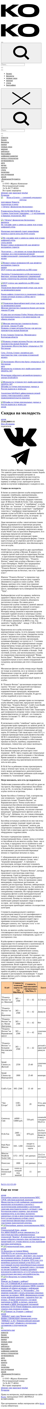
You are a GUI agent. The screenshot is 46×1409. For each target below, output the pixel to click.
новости (4, 137)
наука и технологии (9, 158)
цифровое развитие (9, 156)
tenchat (25, 193)
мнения (9, 80)
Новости (15, 202)
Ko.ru (3, 1397)
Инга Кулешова (8, 424)
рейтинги (5, 151)
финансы (10, 76)
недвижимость (7, 160)
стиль (8, 83)
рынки (4, 144)
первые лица (11, 78)
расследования (7, 174)
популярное (6, 202)
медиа (3, 165)
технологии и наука (9, 204)
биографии (11, 85)
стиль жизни (6, 242)
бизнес (9, 73)
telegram (4, 193)
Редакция (5, 195)
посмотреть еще (8, 1330)
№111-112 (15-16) (8, 1184)
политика (5, 172)
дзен (10, 193)
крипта (4, 167)
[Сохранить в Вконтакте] (20, 446)
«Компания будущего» (11, 179)
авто (3, 163)
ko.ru (42, 1403)
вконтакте (17, 193)
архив (3, 177)
